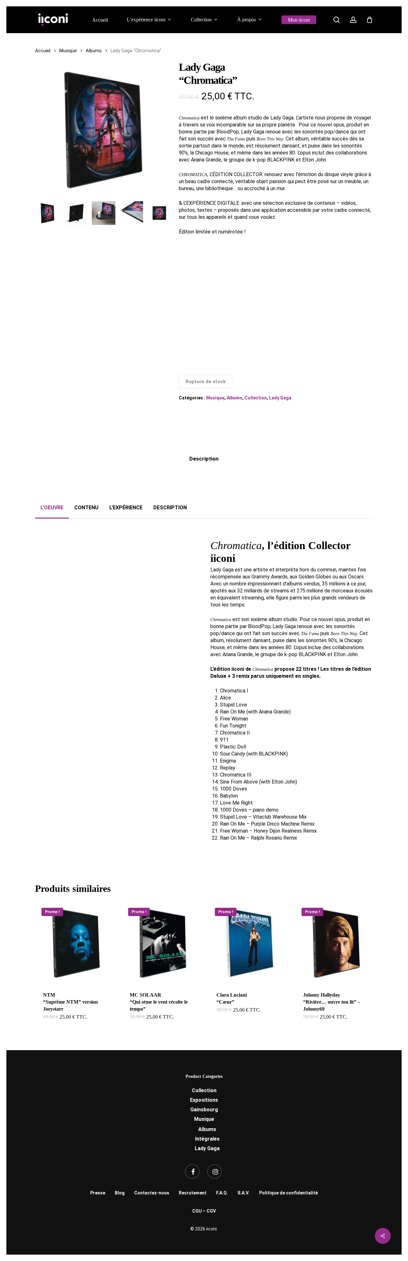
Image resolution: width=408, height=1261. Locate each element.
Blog (120, 1192)
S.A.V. (243, 1192)
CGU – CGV (204, 1211)
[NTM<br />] (76, 942)
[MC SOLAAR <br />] (163, 942)
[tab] (204, 459)
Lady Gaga (280, 397)
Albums (94, 51)
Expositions (204, 1100)
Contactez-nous (151, 1192)
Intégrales (207, 1139)
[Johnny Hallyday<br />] (336, 942)
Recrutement (193, 1192)
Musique (68, 51)
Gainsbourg (204, 1110)
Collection (255, 397)
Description (204, 458)
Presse (97, 1192)
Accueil (42, 51)
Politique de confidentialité (288, 1192)
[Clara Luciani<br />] (249, 942)
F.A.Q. (222, 1192)
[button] (52, 508)
